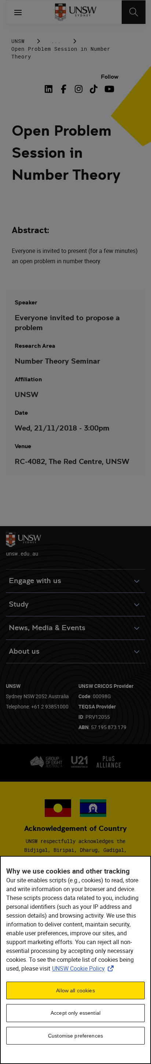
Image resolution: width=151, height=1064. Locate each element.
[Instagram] (78, 89)
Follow (109, 76)
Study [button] (19, 604)
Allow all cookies (75, 990)
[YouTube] (108, 89)
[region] (75, 960)
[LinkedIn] (49, 89)
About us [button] (24, 651)
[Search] (134, 12)
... (56, 41)
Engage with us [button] (35, 580)
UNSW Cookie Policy (84, 968)
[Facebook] (63, 89)
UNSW (18, 41)
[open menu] (18, 12)
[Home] (75, 12)
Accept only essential (75, 1013)
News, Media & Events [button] (47, 628)
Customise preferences (75, 1036)
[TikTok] (93, 89)
